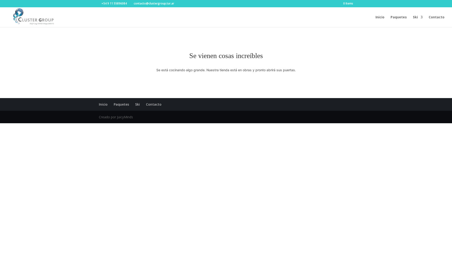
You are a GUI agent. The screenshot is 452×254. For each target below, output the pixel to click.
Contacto (436, 17)
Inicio (379, 17)
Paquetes (399, 17)
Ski (415, 17)
